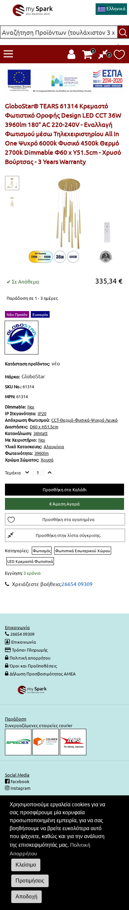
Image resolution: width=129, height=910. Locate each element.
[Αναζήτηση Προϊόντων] (123, 32)
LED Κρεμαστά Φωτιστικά (30, 561)
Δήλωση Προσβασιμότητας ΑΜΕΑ (43, 673)
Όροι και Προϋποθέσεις (33, 666)
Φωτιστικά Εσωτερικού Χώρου (82, 550)
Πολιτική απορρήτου (30, 658)
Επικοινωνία (23, 642)
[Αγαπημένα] (119, 56)
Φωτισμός (42, 550)
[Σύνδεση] (71, 55)
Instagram (20, 788)
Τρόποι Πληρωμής (30, 650)
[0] (103, 55)
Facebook (19, 781)
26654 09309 (77, 583)
